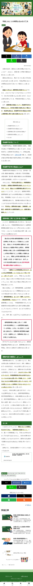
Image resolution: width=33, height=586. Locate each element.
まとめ (9, 137)
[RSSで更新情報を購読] (24, 500)
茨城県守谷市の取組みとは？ (15, 128)
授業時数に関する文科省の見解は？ (17, 131)
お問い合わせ (24, 576)
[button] (22, 61)
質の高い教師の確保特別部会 (9, 475)
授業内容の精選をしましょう (15, 134)
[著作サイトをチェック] (8, 495)
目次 (14, 122)
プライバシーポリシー (16, 578)
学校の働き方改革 (13, 473)
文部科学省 (22, 473)
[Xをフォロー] (24, 495)
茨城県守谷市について (13, 125)
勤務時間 (5, 473)
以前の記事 (18, 155)
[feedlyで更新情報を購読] (8, 500)
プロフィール (8, 576)
